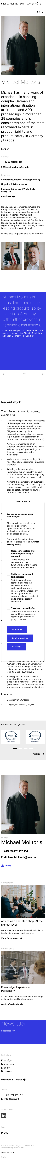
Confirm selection (20, 638)
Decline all (16, 647)
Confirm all (17, 629)
